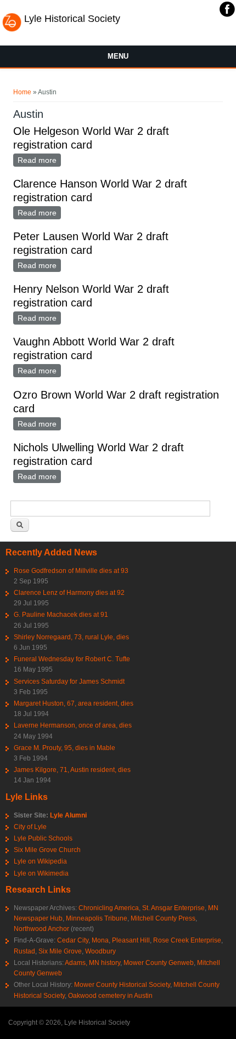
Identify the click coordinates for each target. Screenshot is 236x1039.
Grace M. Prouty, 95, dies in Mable (64, 748)
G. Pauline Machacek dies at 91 (61, 614)
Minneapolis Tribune (96, 918)
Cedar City (72, 940)
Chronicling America (108, 908)
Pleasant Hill (131, 940)
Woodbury (100, 951)
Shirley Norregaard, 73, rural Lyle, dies (71, 637)
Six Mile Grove (60, 951)
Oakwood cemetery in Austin (110, 996)
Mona (100, 940)
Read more (39, 161)
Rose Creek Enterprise (187, 940)
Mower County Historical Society (122, 985)
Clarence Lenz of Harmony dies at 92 (69, 593)
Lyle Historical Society (72, 19)
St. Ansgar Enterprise (173, 908)
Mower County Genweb (158, 963)
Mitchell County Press (163, 918)
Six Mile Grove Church (47, 850)
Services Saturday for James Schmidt (69, 681)
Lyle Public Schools (43, 838)
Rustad (24, 951)
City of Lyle (30, 827)
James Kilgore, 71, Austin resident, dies (72, 770)
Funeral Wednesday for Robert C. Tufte (72, 659)
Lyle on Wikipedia (40, 861)
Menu (118, 56)
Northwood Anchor (41, 929)
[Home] (12, 30)
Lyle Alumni (68, 815)
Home (22, 92)
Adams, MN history (92, 963)
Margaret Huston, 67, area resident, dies (73, 703)
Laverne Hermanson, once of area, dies (73, 725)
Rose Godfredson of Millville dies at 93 (71, 571)
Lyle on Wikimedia (41, 873)
